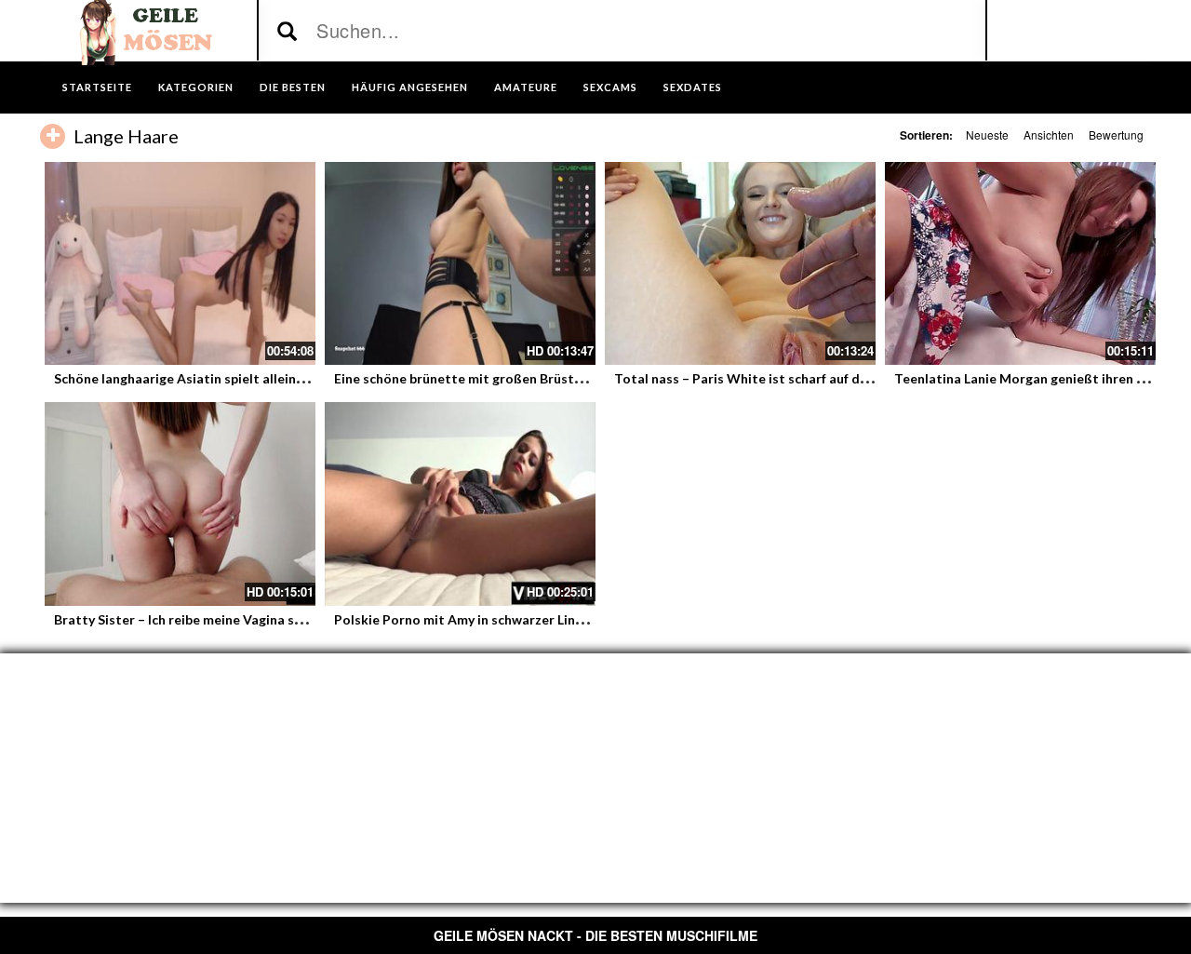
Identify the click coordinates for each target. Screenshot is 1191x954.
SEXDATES (692, 87)
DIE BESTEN (293, 87)
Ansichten (1049, 134)
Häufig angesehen (410, 87)
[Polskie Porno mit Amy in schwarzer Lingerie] (460, 503)
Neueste (987, 134)
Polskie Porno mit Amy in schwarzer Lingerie (470, 619)
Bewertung (1116, 134)
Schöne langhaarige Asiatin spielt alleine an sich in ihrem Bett (243, 378)
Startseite (97, 87)
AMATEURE (525, 87)
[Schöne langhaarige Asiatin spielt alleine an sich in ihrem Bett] (180, 263)
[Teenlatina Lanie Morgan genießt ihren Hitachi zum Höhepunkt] (1020, 263)
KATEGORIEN (196, 87)
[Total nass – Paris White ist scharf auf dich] (740, 263)
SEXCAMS (610, 87)
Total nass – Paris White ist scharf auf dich (745, 378)
